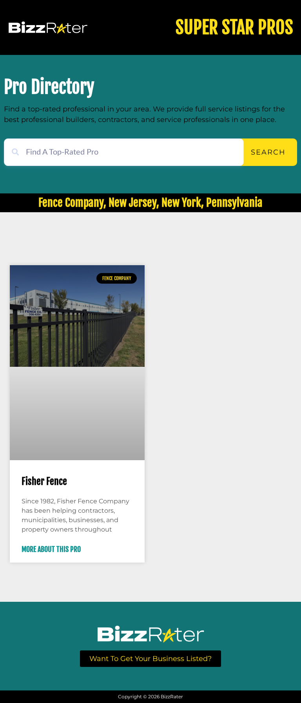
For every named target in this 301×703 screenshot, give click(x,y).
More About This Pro (51, 549)
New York (181, 202)
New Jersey (132, 202)
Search (268, 152)
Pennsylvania (234, 202)
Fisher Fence (44, 481)
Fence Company (70, 202)
